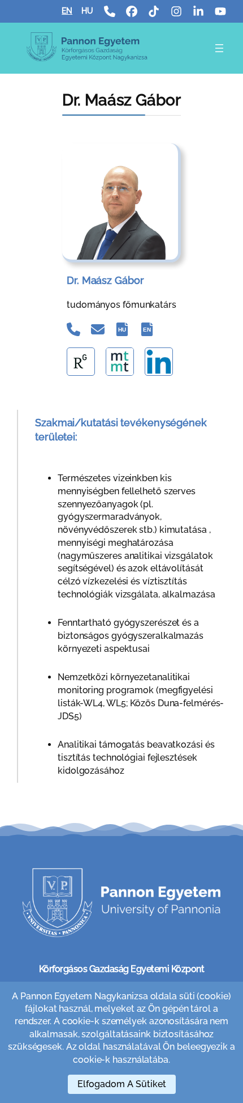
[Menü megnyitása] (219, 48)
